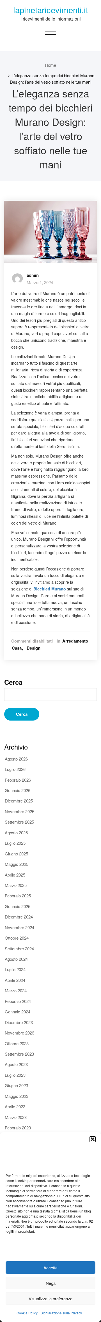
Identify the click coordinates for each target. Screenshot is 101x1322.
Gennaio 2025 (17, 906)
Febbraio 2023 (18, 1128)
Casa (17, 648)
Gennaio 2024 (17, 1012)
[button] (92, 1139)
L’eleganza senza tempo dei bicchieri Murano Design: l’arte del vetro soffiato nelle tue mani (52, 78)
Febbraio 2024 (18, 1001)
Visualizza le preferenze (50, 1298)
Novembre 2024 (19, 927)
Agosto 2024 (16, 959)
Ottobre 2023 (17, 1043)
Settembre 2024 (19, 948)
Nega (51, 1283)
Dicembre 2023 (19, 1022)
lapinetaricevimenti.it (50, 9)
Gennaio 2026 (17, 790)
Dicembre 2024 (19, 917)
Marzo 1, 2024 (40, 282)
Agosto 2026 (16, 759)
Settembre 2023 (19, 1054)
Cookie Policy (27, 1312)
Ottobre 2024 (17, 938)
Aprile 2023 (15, 1106)
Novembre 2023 (19, 1033)
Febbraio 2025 (18, 896)
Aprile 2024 (15, 980)
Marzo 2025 (16, 885)
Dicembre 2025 (19, 801)
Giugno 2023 (16, 1085)
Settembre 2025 (19, 822)
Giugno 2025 (16, 854)
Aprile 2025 (15, 875)
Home (50, 65)
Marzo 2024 (16, 990)
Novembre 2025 (19, 811)
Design (33, 648)
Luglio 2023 (15, 1075)
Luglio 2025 (15, 843)
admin (33, 275)
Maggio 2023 (16, 1096)
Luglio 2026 (15, 769)
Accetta (50, 1267)
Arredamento (75, 641)
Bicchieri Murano (49, 589)
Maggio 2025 (16, 864)
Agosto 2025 (16, 832)
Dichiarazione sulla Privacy (61, 1312)
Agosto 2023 (16, 1064)
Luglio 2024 (15, 969)
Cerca (13, 682)
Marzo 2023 (16, 1117)
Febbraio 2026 (18, 780)
